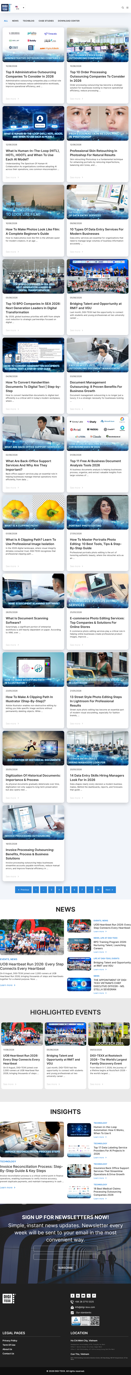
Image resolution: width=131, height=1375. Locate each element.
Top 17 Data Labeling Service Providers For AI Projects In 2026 (110, 1150)
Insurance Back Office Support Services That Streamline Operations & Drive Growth (111, 1171)
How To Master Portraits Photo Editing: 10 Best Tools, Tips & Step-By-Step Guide (96, 544)
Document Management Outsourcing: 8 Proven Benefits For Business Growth (96, 387)
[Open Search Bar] (123, 7)
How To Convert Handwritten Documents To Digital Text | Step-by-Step (33, 387)
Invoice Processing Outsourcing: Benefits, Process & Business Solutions (30, 854)
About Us (7, 1349)
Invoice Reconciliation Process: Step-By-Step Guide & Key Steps (31, 1168)
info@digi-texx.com (85, 1307)
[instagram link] (72, 1296)
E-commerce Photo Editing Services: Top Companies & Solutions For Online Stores (97, 622)
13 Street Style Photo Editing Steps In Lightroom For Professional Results (96, 701)
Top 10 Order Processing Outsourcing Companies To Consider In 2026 (97, 76)
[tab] (6, 20)
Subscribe (65, 1267)
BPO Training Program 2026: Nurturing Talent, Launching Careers (110, 945)
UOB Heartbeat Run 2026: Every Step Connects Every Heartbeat (32, 966)
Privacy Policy (10, 1340)
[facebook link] (94, 1296)
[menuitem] (20, 8)
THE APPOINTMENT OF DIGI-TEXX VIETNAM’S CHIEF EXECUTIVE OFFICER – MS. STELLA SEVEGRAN (110, 985)
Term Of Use (9, 1345)
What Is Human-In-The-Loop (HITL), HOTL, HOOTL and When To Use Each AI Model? (33, 155)
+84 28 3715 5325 (84, 1301)
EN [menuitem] (17, 9)
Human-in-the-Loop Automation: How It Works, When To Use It (109, 1130)
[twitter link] (78, 1296)
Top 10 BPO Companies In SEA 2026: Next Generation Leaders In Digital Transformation (33, 308)
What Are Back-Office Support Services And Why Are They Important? (28, 465)
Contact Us (8, 1353)
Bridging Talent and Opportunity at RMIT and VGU (112, 964)
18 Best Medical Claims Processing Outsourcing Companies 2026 (107, 1191)
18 (98, 889)
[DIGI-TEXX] (6, 7)
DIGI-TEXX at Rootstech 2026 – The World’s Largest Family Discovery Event (108, 1059)
